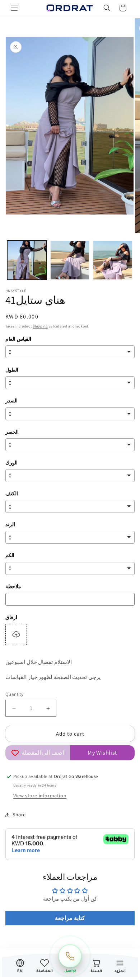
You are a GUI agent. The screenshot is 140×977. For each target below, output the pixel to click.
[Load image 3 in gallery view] (112, 260)
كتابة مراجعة (70, 918)
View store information (39, 795)
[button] (14, 8)
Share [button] (19, 814)
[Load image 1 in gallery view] (27, 260)
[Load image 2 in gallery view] (70, 260)
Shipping (40, 326)
